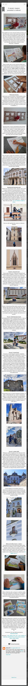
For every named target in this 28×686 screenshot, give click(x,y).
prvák (15, 637)
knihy (14, 635)
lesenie (21, 650)
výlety (11, 638)
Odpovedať (8, 654)
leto (16, 635)
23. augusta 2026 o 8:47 (15, 647)
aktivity (11, 635)
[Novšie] (3, 4)
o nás (19, 635)
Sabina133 (8, 647)
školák (17, 638)
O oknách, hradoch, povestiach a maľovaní (14, 9)
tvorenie (22, 637)
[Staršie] (6, 4)
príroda (18, 637)
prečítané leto (11, 637)
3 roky (8, 635)
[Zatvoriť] (24, 4)
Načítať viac (14, 677)
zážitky (13, 638)
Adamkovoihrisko (14, 633)
